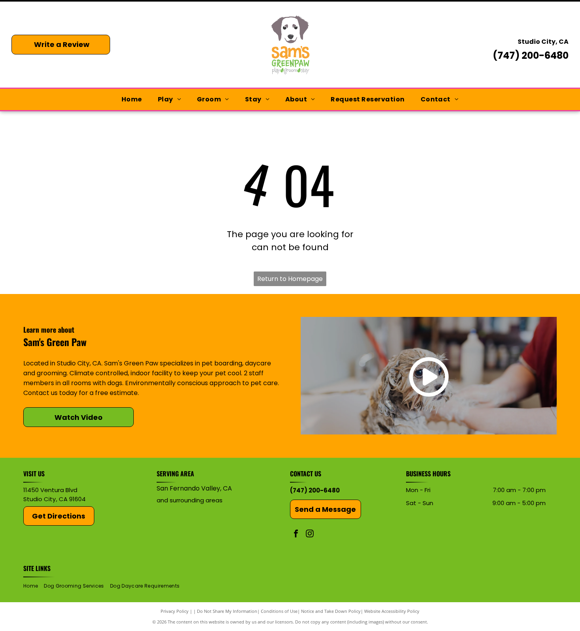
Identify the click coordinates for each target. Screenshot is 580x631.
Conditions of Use (279, 611)
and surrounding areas (190, 500)
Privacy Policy (175, 611)
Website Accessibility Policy (391, 611)
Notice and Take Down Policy (331, 611)
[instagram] (310, 534)
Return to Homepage (290, 278)
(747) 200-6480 (531, 55)
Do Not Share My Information (227, 611)
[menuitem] (132, 99)
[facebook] (296, 534)
